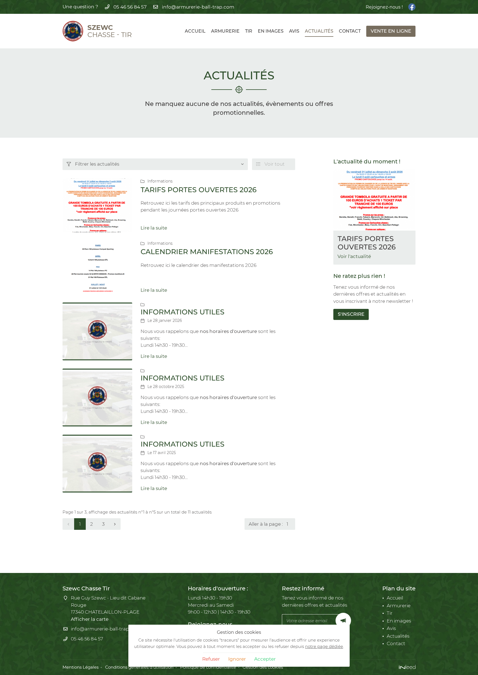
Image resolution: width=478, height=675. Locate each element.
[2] (115, 524)
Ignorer (237, 659)
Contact (350, 31)
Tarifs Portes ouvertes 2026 (198, 190)
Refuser (211, 659)
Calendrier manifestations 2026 (207, 251)
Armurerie (225, 31)
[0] (68, 524)
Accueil (195, 31)
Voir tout (270, 164)
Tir (248, 31)
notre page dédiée (324, 646)
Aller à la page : (266, 524)
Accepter (265, 659)
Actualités (319, 31)
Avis (294, 31)
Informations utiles (182, 312)
